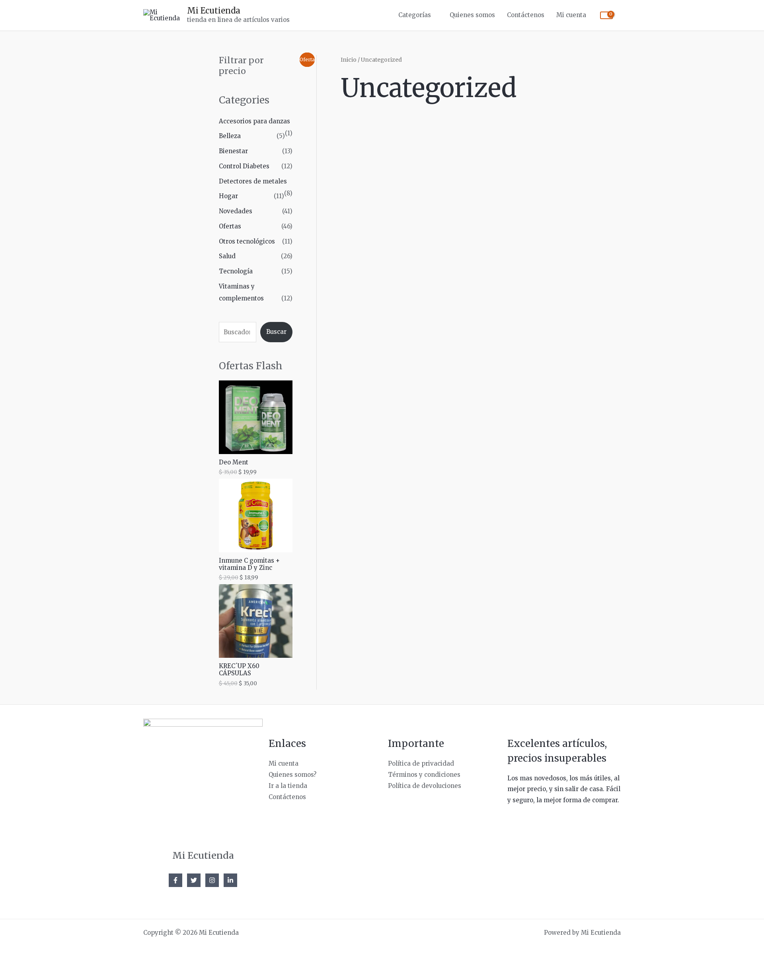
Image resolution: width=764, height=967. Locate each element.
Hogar (228, 196)
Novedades (235, 211)
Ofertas (230, 226)
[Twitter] (194, 880)
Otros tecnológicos (247, 241)
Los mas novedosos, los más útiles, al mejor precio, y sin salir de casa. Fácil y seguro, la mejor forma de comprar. (563, 789)
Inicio (349, 59)
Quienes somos (472, 15)
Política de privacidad (421, 763)
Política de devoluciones (424, 786)
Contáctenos (525, 15)
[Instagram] (212, 880)
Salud (227, 256)
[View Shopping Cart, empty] (606, 15)
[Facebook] (175, 880)
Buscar (276, 331)
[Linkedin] (230, 880)
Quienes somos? (292, 774)
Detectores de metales (253, 181)
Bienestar (233, 151)
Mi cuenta (571, 15)
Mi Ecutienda (213, 11)
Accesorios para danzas (254, 121)
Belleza (230, 136)
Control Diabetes (244, 166)
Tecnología (236, 271)
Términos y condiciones (424, 774)
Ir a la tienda (288, 786)
